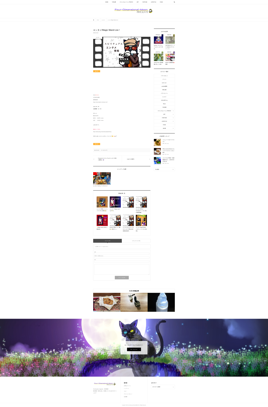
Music (164, 103)
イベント (164, 79)
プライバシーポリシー (128, 394)
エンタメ (97, 150)
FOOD (161, 2)
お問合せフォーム (127, 385)
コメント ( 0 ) (107, 240)
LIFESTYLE (153, 2)
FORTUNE (144, 2)
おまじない (164, 82)
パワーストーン (164, 93)
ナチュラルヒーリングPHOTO (126, 2)
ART (138, 2)
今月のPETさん (164, 100)
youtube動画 (164, 86)
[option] (106, 302)
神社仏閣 (164, 89)
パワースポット (164, 75)
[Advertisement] (121, 83)
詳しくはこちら (134, 349)
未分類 (164, 128)
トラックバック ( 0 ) (136, 240)
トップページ (126, 388)
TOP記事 (114, 2)
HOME (106, 2)
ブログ (125, 391)
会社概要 (125, 396)
